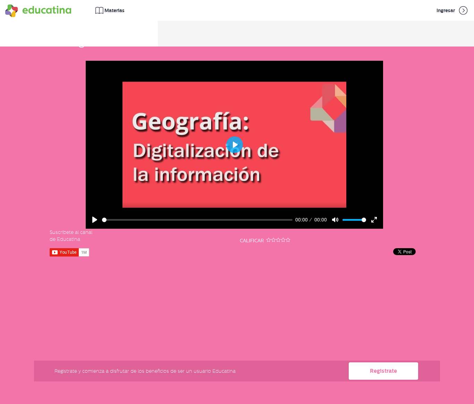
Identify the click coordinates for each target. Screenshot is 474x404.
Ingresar (446, 10)
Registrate (383, 371)
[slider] (197, 220)
